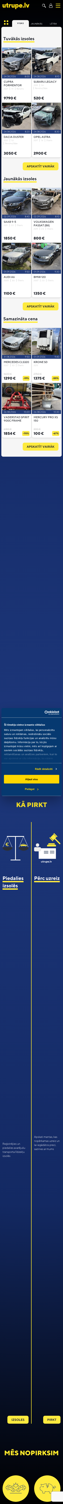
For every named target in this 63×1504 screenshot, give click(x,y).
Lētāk (53, 23)
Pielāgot (29, 789)
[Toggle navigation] (58, 6)
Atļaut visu (31, 779)
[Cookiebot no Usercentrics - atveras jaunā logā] (45, 713)
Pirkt (51, 1419)
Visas (20, 23)
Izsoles (18, 1419)
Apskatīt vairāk (40, 166)
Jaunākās (36, 23)
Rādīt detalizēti (44, 769)
